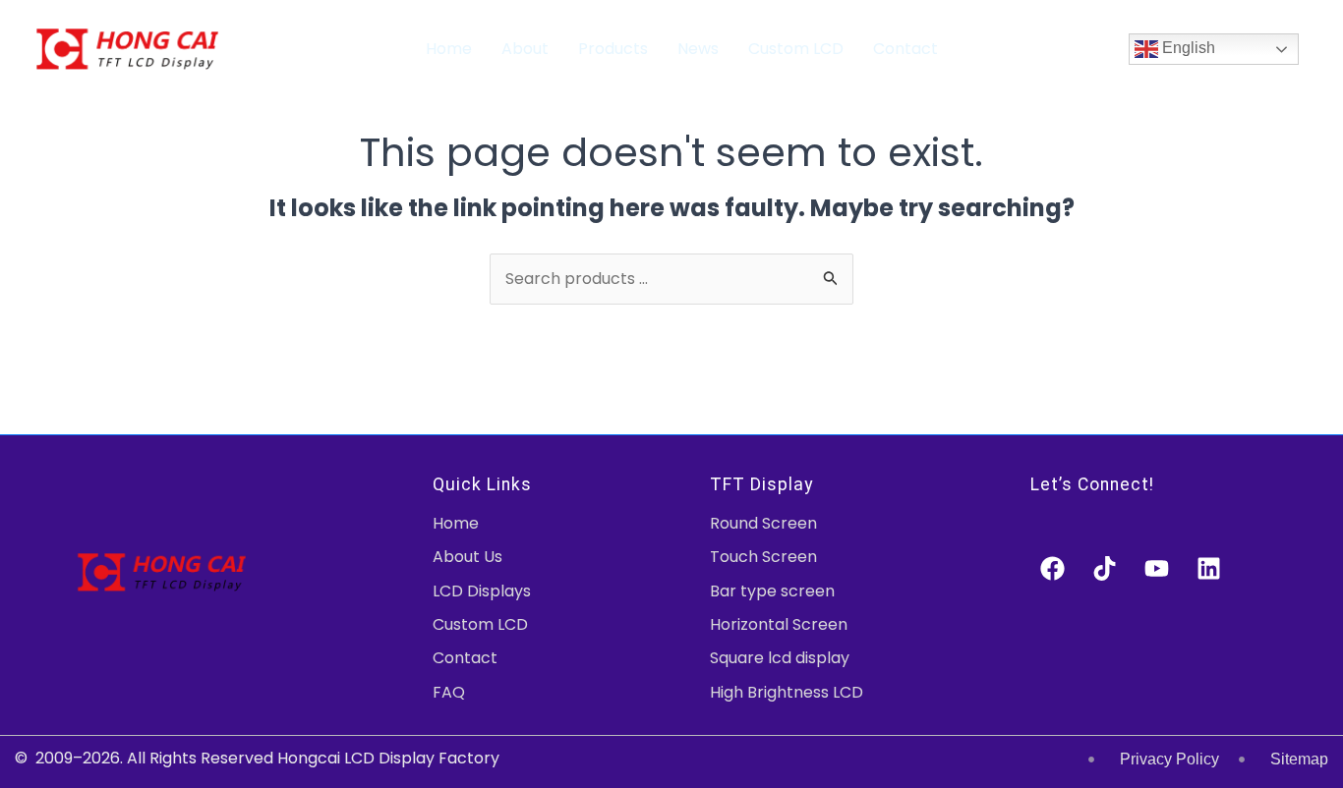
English (1186, 47)
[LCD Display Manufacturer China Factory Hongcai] (126, 47)
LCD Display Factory (421, 758)
